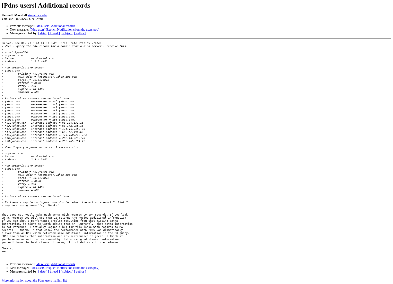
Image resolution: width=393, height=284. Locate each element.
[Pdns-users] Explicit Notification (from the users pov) (64, 29)
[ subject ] (67, 33)
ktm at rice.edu (37, 15)
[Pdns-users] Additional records (54, 26)
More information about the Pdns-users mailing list (34, 280)
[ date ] (42, 33)
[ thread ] (54, 33)
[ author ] (80, 33)
